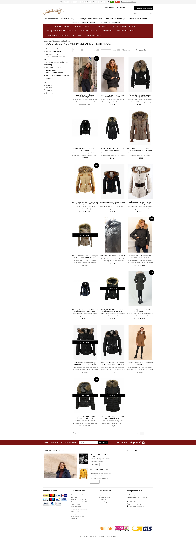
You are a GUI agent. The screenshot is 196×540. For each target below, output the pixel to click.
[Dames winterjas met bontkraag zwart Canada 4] (140, 235)
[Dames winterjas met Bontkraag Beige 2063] (140, 181)
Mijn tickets (103, 499)
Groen (49, 93)
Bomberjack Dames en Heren (57, 35)
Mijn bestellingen (104, 497)
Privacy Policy (75, 504)
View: (76, 50)
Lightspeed (112, 536)
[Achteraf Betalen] (106, 528)
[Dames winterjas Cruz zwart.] (113, 235)
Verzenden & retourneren (79, 509)
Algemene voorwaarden (78, 499)
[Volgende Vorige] (150, 433)
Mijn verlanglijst (104, 502)
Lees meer (94, 464)
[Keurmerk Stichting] (122, 528)
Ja (112, 2)
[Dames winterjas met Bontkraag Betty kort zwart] (113, 342)
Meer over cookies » (128, 2)
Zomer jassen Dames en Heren (123, 26)
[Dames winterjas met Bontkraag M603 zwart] (140, 74)
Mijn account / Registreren (115, 7)
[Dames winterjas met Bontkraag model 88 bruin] (140, 127)
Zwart (48, 90)
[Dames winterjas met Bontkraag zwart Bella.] (113, 181)
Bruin (48, 85)
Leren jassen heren (82, 26)
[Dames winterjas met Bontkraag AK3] (113, 127)
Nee (117, 2)
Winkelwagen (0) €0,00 (144, 8)
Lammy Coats (107, 31)
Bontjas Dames (101, 26)
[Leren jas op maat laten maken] (83, 459)
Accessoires (77, 35)
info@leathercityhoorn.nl (137, 506)
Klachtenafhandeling (78, 495)
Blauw (48, 88)
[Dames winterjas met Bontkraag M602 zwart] (85, 127)
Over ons (74, 497)
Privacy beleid (75, 511)
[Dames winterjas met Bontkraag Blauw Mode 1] (85, 288)
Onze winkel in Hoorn (78, 516)
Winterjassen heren (89, 31)
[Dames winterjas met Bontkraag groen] (140, 288)
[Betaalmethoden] (46, 495)
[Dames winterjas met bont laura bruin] (140, 342)
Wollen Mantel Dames (125, 31)
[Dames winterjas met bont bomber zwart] (113, 74)
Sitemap (73, 514)
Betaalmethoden (76, 506)
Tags (50, 41)
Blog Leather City (94, 35)
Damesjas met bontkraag (61, 41)
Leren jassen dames (62, 26)
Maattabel (74, 518)
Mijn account (103, 495)
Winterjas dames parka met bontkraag (61, 31)
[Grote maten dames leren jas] (83, 474)
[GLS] (141, 528)
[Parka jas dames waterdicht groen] (85, 74)
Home (48, 26)
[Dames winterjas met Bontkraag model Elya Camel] (85, 181)
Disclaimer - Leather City (79, 502)
